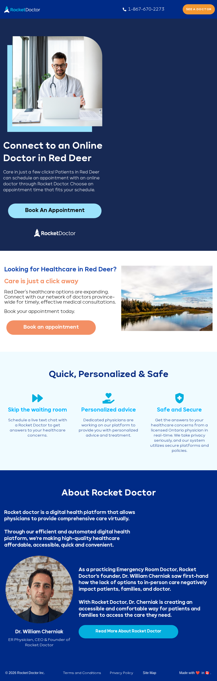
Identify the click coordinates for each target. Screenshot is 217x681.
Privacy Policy (121, 673)
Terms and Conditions (82, 673)
